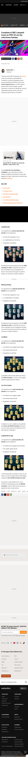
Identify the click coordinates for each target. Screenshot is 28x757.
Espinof (16, 709)
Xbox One (4, 668)
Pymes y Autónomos (18, 729)
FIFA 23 (24, 76)
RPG (2, 5)
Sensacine (16, 706)
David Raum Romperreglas (10, 194)
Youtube (14, 643)
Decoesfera (4, 729)
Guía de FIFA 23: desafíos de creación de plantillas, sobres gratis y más (13, 163)
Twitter (16, 59)
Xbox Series (17, 665)
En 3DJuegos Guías (7, 161)
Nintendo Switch (18, 668)
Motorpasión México (18, 746)
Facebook (13, 59)
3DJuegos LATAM (18, 739)
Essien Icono (6, 188)
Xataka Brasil (5, 741)
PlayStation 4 (17, 671)
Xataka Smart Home (6, 703)
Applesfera (4, 701)
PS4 (24, 491)
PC (20, 491)
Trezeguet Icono (7, 191)
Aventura (9, 5)
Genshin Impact (18, 662)
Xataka (3, 696)
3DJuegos (16, 696)
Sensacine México (18, 741)
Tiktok (24, 643)
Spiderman (22, 25)
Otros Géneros (5, 656)
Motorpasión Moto (18, 719)
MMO (3, 662)
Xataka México (5, 739)
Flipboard (18, 59)
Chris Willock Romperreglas (11, 200)
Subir (22, 688)
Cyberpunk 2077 (14, 25)
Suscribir (23, 632)
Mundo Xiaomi (5, 705)
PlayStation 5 (5, 671)
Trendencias (4, 727)
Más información (22, 755)
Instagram (17, 643)
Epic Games (5, 25)
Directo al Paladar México (7, 746)
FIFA (9, 491)
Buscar (26, 682)
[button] (10, 70)
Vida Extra (16, 698)
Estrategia (23, 5)
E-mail (21, 59)
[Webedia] (24, 1)
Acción (16, 5)
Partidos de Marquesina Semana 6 (12, 203)
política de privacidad (20, 635)
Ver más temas (6, 675)
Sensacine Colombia (18, 744)
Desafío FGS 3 (7, 197)
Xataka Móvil (4, 698)
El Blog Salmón (17, 727)
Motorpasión (17, 717)
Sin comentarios (7, 58)
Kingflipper (9, 178)
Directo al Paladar (5, 717)
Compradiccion (5, 731)
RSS (20, 643)
